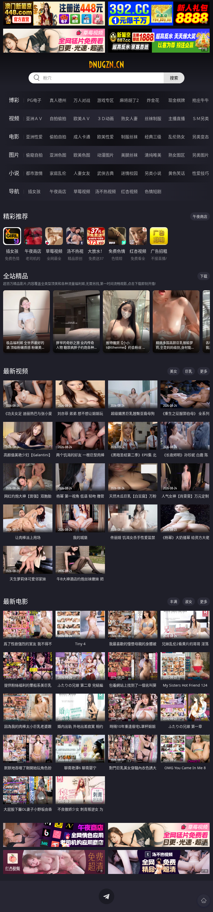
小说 (14, 173)
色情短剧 (153, 191)
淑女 (188, 601)
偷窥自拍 (34, 155)
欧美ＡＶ (82, 118)
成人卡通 (82, 137)
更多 (203, 371)
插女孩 (34, 191)
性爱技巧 (200, 173)
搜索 (174, 78)
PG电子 (34, 100)
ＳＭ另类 (200, 118)
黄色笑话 (176, 173)
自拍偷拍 (58, 118)
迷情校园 (129, 173)
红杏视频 (129, 191)
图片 (14, 154)
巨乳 (188, 371)
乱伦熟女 (176, 137)
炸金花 (153, 100)
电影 (14, 136)
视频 (14, 118)
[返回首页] (203, 900)
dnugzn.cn (106, 64)
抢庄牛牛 (200, 100)
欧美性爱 (105, 137)
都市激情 (34, 173)
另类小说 (153, 173)
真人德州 (58, 100)
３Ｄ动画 (105, 118)
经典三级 (153, 137)
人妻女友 (82, 173)
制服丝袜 (129, 137)
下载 (203, 276)
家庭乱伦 (58, 173)
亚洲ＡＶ (34, 118)
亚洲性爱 (34, 137)
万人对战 (82, 100)
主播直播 (176, 118)
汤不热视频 (105, 191)
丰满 (173, 601)
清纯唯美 (153, 155)
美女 (173, 371)
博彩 (14, 100)
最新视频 (15, 371)
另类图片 (200, 155)
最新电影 (15, 601)
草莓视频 (82, 191)
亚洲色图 (58, 155)
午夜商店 (58, 191)
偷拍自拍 (58, 137)
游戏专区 (105, 100)
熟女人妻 (129, 118)
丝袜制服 (153, 118)
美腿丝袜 (129, 155)
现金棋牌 (176, 100)
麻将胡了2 (129, 100)
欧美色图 (82, 155)
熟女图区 (176, 155)
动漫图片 (105, 155)
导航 (14, 191)
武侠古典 (105, 173)
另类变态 (200, 137)
